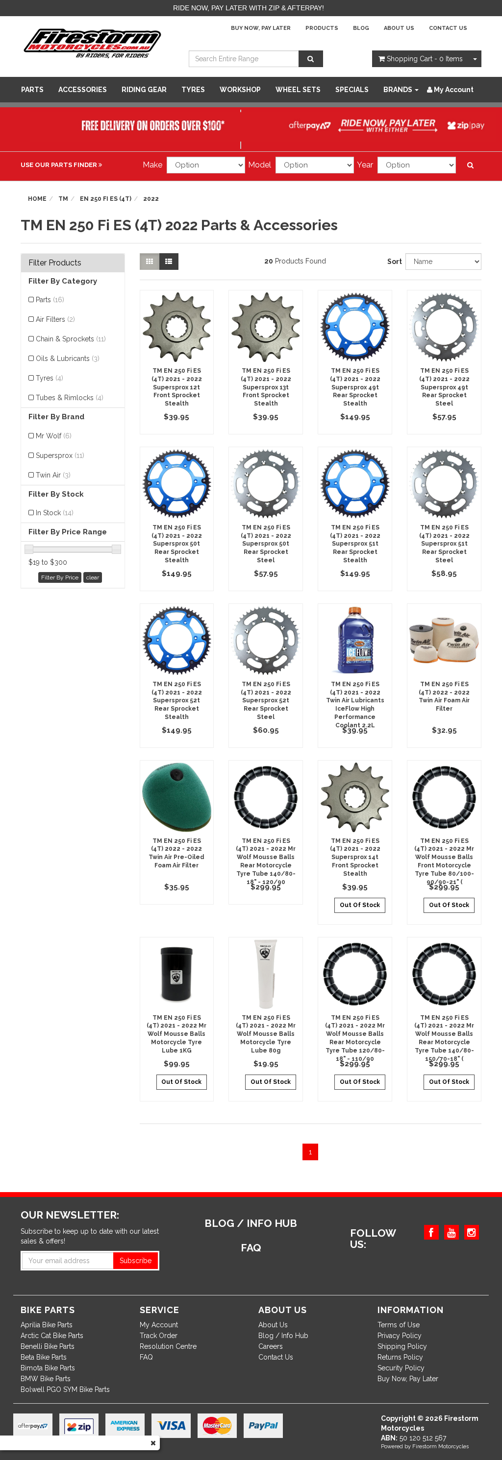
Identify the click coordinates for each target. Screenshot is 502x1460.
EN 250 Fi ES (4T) (105, 198)
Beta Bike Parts (44, 1357)
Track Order (158, 1336)
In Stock (55, 513)
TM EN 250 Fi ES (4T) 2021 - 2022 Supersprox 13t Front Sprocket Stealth (266, 387)
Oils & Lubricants (68, 358)
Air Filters (55, 319)
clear (92, 577)
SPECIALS (352, 90)
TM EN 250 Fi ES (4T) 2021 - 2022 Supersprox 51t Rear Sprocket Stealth (355, 544)
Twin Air (53, 475)
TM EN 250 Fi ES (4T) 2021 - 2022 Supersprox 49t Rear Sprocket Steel (444, 387)
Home (37, 198)
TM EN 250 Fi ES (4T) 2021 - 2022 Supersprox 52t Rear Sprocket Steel (266, 700)
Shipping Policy (402, 1346)
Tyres (193, 90)
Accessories (82, 90)
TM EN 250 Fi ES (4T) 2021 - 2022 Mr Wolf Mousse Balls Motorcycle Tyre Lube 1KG (176, 1034)
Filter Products (54, 263)
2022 (151, 198)
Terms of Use (398, 1325)
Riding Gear (144, 90)
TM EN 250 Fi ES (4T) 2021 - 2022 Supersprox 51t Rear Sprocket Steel (444, 544)
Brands (398, 90)
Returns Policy (400, 1357)
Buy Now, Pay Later (261, 28)
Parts (32, 90)
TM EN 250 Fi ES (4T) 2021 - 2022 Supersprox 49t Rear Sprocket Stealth (355, 387)
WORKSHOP (240, 90)
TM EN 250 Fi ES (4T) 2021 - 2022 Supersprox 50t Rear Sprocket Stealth (176, 544)
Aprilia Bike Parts (47, 1325)
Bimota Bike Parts (48, 1368)
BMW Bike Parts (46, 1379)
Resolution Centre (168, 1346)
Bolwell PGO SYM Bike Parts (65, 1389)
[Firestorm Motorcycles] (92, 43)
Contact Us (448, 28)
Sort (392, 261)
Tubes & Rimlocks (69, 398)
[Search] (311, 58)
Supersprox (60, 455)
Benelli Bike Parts (48, 1346)
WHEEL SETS (298, 90)
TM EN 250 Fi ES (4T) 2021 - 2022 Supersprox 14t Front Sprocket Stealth (355, 857)
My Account (159, 1325)
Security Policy (401, 1368)
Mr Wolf (54, 436)
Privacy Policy (399, 1336)
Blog (361, 28)
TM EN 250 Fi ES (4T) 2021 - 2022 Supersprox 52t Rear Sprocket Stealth (176, 700)
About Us (399, 28)
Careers (270, 1346)
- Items (425, 59)
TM (63, 198)
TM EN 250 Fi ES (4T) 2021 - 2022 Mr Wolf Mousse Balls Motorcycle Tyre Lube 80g (266, 1034)
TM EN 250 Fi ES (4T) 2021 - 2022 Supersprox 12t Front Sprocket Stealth (176, 387)
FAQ (146, 1357)
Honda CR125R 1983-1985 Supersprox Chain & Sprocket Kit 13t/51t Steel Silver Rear (82, 1415)
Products (321, 28)
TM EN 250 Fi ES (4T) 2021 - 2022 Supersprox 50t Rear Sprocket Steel (266, 544)
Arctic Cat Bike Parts (52, 1336)
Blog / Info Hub (283, 1336)
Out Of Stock (360, 905)
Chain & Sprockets (71, 339)
